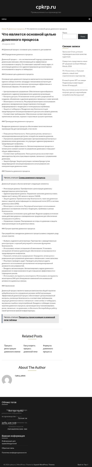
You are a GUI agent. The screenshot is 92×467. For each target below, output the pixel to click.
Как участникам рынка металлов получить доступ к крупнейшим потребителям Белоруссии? (74, 92)
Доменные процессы (16, 29)
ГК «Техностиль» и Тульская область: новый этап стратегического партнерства (73, 73)
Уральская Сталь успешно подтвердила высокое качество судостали (74, 54)
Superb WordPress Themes (44, 465)
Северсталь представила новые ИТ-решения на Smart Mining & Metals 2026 (74, 63)
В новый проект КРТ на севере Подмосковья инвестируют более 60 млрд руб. (74, 82)
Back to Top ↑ (83, 465)
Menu (4, 19)
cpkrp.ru (46, 7)
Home (4, 29)
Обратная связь (8, 448)
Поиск (64, 33)
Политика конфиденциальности (14, 453)
